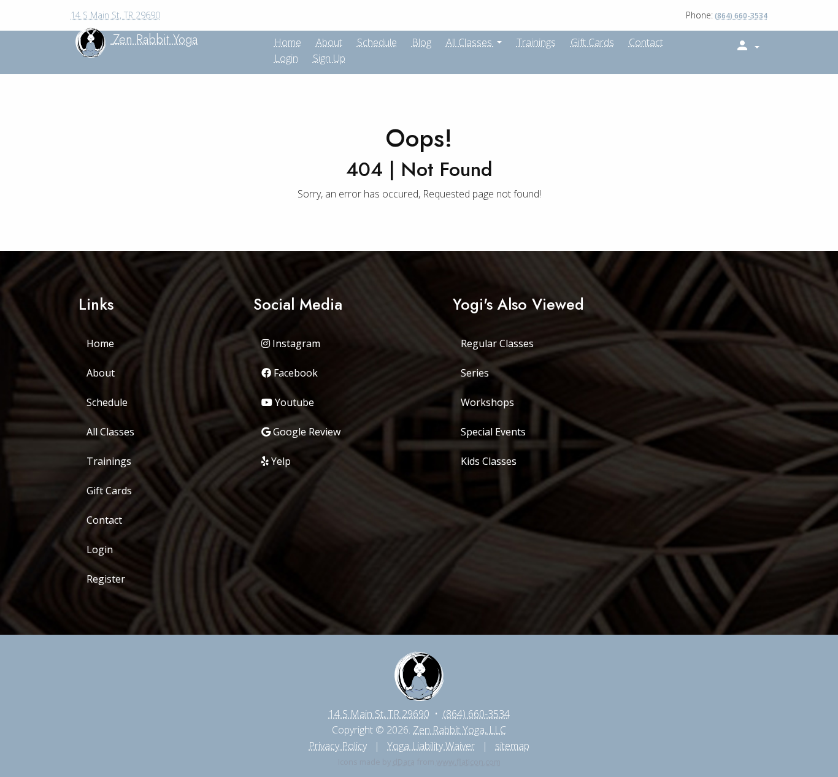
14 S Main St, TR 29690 (115, 15)
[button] (747, 46)
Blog (421, 42)
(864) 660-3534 (741, 15)
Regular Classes (497, 343)
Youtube (293, 402)
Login (286, 58)
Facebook (294, 373)
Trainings (536, 42)
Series (475, 373)
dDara (404, 761)
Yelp (280, 461)
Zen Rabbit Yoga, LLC (459, 730)
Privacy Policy (338, 745)
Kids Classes (489, 461)
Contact (646, 42)
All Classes (470, 42)
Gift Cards (592, 42)
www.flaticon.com (468, 761)
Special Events (493, 431)
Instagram (295, 343)
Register (105, 579)
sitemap (512, 745)
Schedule (377, 42)
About (100, 373)
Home (100, 343)
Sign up (329, 58)
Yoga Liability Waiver (431, 745)
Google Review (305, 431)
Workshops (487, 402)
